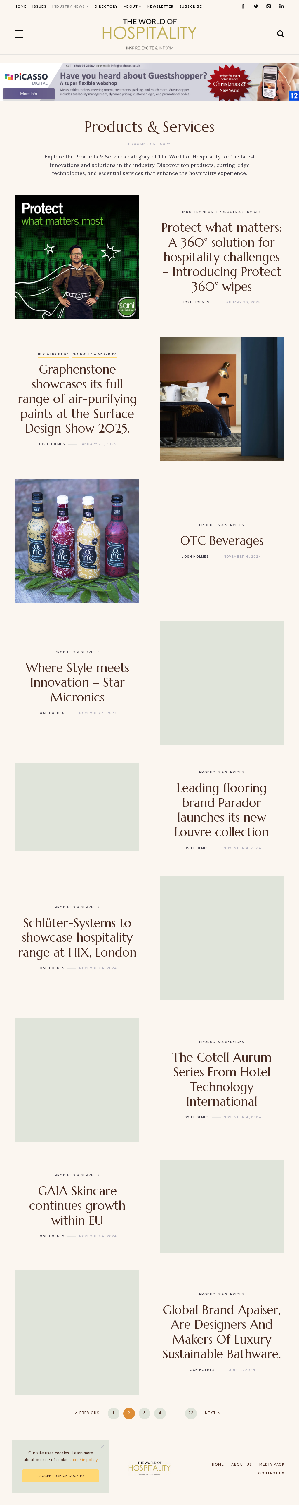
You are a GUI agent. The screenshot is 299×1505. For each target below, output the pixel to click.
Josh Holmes (195, 302)
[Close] (102, 1446)
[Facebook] (243, 6)
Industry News (197, 212)
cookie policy (85, 1460)
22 (191, 1413)
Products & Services (238, 212)
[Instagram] (268, 6)
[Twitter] (255, 6)
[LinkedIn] (281, 6)
